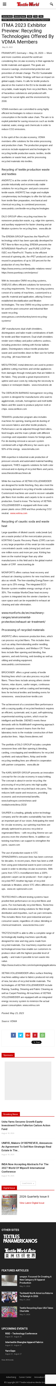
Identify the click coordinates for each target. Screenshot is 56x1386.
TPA (35, 16)
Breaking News (19, 16)
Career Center (25, 1377)
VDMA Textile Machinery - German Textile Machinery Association (25, 20)
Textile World (7, 16)
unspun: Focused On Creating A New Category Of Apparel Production (35, 1279)
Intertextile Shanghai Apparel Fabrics (24, 1342)
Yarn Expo (10, 1351)
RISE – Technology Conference (21, 1333)
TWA (40, 16)
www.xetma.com (18, 513)
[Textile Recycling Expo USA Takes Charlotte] (9, 1311)
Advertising (11, 1377)
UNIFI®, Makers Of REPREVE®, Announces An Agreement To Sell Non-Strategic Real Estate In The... (27, 1146)
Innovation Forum (42, 1377)
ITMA (29, 16)
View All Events (8, 1360)
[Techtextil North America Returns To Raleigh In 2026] (9, 1297)
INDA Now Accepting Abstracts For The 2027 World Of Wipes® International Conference (25, 1168)
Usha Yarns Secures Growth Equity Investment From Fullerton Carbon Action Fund (26, 1125)
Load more (27, 1183)
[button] (51, 4)
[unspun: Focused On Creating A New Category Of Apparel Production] (9, 1280)
